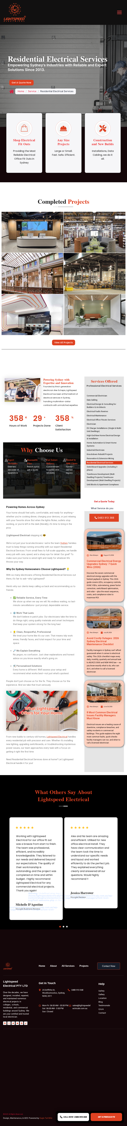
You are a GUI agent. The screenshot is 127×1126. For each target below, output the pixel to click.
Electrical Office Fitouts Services (101, 420)
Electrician (91, 424)
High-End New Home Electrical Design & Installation (103, 437)
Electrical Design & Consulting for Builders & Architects (101, 405)
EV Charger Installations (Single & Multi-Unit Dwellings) (104, 429)
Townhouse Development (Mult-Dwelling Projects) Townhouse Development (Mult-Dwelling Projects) (103, 477)
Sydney (64, 543)
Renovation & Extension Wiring (100, 458)
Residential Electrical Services (100, 463)
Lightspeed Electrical (57, 736)
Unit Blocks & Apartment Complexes (103, 485)
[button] (60, 926)
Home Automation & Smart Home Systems (101, 444)
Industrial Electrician (95, 450)
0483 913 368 (106, 517)
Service (32, 91)
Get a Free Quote (106, 1117)
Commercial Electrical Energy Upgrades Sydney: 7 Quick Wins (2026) (104, 564)
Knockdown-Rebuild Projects (100, 454)
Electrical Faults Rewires (97, 411)
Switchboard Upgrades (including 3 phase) (102, 468)
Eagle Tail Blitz (46, 1118)
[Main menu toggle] (119, 12)
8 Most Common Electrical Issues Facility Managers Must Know (102, 715)
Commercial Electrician (97, 396)
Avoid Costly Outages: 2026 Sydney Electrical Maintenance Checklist (103, 641)
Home (21, 91)
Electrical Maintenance (96, 416)
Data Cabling (92, 400)
